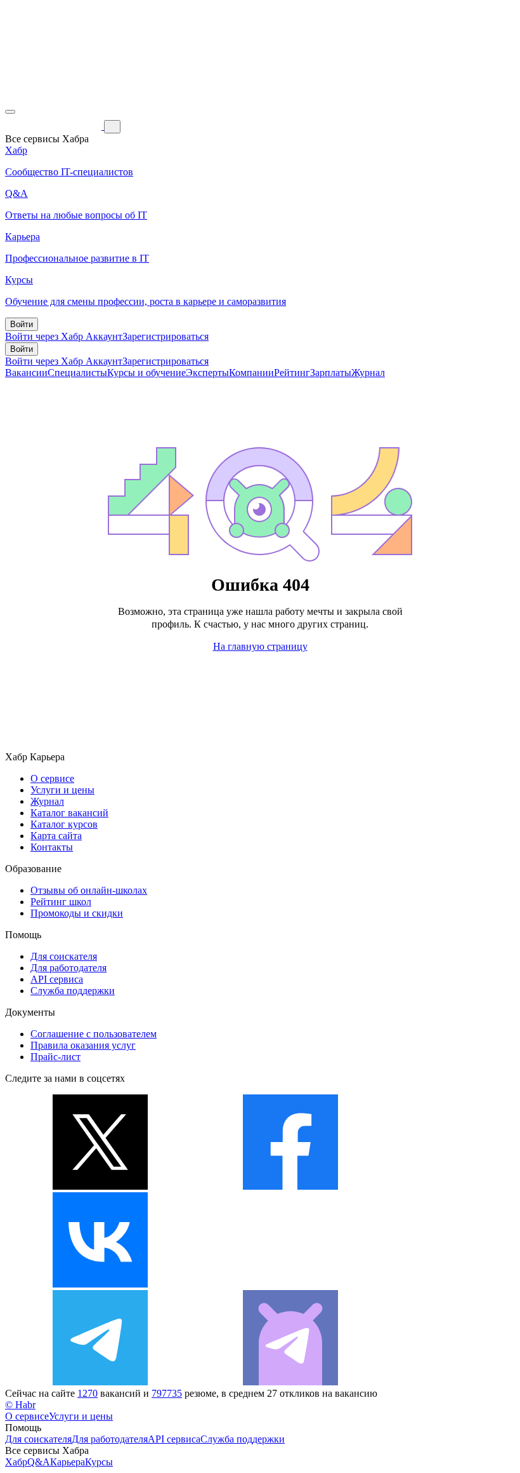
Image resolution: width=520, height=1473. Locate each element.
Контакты (51, 847)
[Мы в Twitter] (100, 1186)
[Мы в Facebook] (290, 1186)
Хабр (16, 1461)
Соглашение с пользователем (93, 1033)
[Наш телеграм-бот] (290, 1381)
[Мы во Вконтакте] (100, 1284)
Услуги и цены (62, 789)
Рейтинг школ (60, 901)
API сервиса (56, 979)
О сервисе (52, 778)
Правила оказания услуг (83, 1045)
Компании (251, 372)
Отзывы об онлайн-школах (88, 890)
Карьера (67, 1461)
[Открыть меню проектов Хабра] (10, 112)
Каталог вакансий (69, 812)
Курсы (99, 1461)
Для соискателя (63, 956)
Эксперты (207, 372)
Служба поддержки (72, 990)
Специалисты (77, 372)
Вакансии (26, 372)
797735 (167, 1393)
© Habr (20, 1404)
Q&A (38, 1461)
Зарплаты (330, 372)
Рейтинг (292, 372)
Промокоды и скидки (76, 913)
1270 (87, 1393)
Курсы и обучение (146, 372)
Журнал (368, 372)
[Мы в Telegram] (100, 1381)
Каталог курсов (64, 824)
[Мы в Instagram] (290, 1284)
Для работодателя (68, 967)
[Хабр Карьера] (54, 126)
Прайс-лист (55, 1056)
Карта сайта (56, 835)
